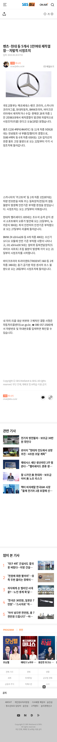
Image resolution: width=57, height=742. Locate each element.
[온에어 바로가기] (44, 4)
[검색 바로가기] (52, 4)
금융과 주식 (9, 684)
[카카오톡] (43, 397)
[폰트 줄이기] (45, 14)
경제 (28, 671)
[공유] (4, 14)
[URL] (50, 397)
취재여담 (28, 677)
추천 (21, 629)
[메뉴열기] (5, 4)
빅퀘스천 (28, 684)
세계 (9, 677)
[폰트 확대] (52, 14)
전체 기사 (9, 671)
